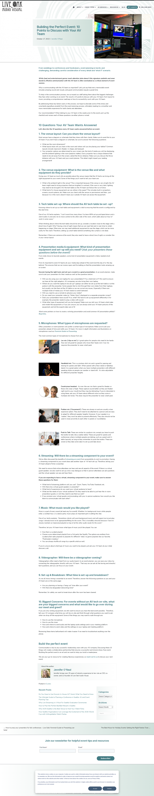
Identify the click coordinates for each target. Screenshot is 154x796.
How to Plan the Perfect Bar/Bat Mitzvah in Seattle (57, 706)
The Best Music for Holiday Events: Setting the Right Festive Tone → (125, 728)
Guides (48, 684)
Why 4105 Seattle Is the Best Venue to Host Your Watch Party (61, 709)
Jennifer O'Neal (57, 39)
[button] (83, 7)
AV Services (102, 7)
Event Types (89, 7)
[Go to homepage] (74, 7)
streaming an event (73, 459)
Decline (109, 788)
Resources (114, 7)
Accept (95, 788)
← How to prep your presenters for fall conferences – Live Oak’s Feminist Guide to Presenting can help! (39, 729)
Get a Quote (132, 7)
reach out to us (92, 657)
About (79, 7)
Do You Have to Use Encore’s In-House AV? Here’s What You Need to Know (66, 694)
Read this (42, 314)
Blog (123, 7)
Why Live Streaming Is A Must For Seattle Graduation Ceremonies (63, 703)
